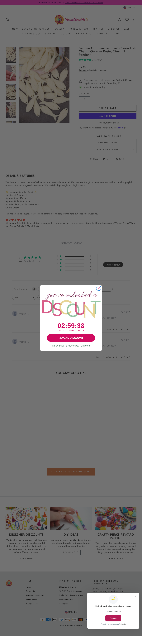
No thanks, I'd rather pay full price (71, 345)
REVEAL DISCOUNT (71, 337)
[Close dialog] (98, 288)
